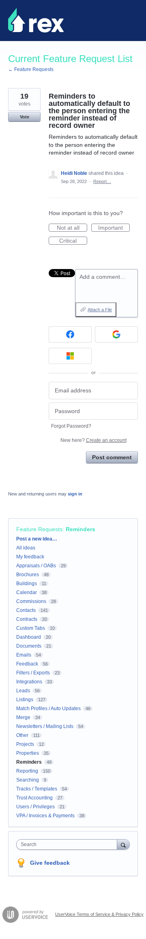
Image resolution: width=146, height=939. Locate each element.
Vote (24, 116)
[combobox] (68, 844)
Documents (28, 646)
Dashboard (28, 637)
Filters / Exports (33, 673)
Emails (23, 655)
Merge (23, 717)
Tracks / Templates (36, 789)
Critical (73, 241)
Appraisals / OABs (36, 566)
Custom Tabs (30, 628)
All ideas (25, 548)
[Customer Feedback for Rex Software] (36, 20)
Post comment (112, 457)
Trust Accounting (34, 798)
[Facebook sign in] (70, 334)
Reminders (80, 529)
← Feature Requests (31, 69)
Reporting (27, 771)
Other (22, 735)
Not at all (72, 228)
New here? (93, 440)
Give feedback (50, 862)
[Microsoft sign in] (70, 356)
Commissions (31, 601)
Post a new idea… (36, 539)
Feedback (27, 664)
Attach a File (100, 309)
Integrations (29, 682)
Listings (24, 699)
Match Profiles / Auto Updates (48, 708)
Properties (27, 753)
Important (114, 228)
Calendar (26, 592)
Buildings (26, 583)
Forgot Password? (71, 426)
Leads (23, 690)
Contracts (26, 619)
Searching (27, 780)
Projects (25, 744)
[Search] (123, 844)
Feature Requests (39, 529)
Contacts (26, 610)
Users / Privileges (35, 807)
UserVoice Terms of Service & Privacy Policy (99, 914)
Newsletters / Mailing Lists (44, 726)
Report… (102, 181)
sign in (75, 493)
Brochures (27, 574)
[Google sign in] (116, 334)
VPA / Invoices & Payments (45, 815)
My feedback (30, 557)
